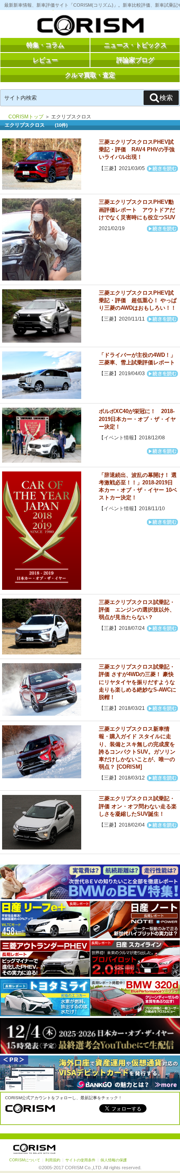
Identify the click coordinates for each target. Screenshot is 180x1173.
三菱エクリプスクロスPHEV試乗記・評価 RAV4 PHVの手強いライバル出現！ (137, 149)
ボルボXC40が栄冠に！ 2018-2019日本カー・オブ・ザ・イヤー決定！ (137, 418)
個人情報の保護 (113, 1160)
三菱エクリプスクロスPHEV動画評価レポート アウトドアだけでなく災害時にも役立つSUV (137, 209)
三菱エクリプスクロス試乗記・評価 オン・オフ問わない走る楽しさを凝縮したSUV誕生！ (138, 806)
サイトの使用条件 (80, 1160)
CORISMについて (24, 1160)
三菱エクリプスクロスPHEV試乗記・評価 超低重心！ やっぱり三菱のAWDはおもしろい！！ (138, 300)
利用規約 (52, 1160)
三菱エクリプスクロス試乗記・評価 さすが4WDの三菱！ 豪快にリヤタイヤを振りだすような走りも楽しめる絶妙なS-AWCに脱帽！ (137, 682)
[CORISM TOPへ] (90, 27)
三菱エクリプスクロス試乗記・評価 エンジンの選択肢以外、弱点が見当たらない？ (137, 609)
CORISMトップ (26, 117)
